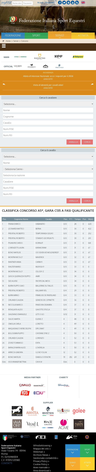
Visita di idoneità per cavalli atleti (48, 85)
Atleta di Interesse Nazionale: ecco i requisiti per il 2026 (48, 76)
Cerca (87, 142)
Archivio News (40, 454)
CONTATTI (6, 462)
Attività (83, 35)
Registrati (49, 2)
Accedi (40, 2)
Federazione (13, 35)
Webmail (38, 451)
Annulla (73, 142)
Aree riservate (40, 467)
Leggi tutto (48, 79)
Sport (36, 35)
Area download (41, 470)
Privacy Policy (40, 460)
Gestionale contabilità (44, 457)
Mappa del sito (41, 448)
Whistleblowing (41, 445)
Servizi (59, 35)
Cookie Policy (40, 464)
